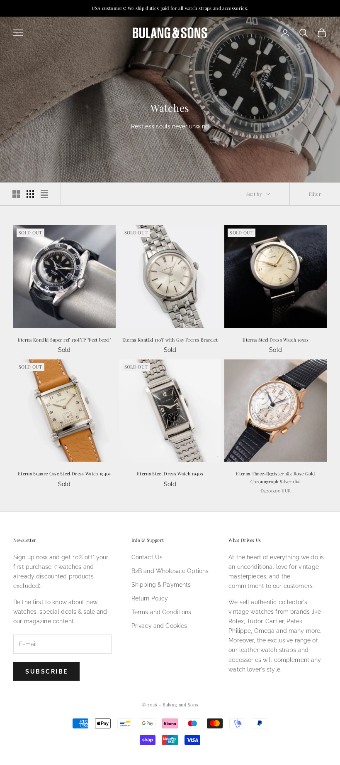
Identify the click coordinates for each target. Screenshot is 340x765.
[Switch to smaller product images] (30, 194)
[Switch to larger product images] (16, 194)
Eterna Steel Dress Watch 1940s (170, 473)
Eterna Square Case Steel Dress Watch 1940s (64, 473)
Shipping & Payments (161, 584)
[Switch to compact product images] (44, 194)
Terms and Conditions (161, 612)
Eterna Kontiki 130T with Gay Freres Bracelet (170, 340)
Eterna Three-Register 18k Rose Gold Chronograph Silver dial (275, 477)
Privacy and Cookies (159, 625)
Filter (315, 194)
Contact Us (147, 557)
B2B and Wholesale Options (170, 571)
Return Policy (149, 598)
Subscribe (46, 671)
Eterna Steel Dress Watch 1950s (275, 340)
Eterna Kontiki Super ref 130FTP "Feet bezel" (64, 340)
